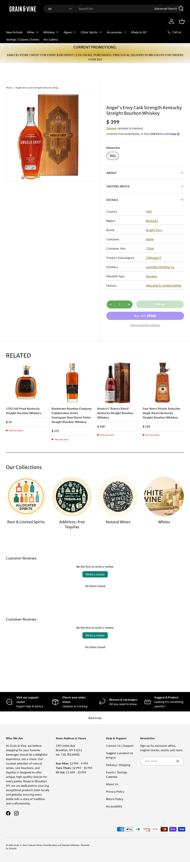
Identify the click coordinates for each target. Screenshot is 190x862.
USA (149, 211)
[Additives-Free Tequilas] (72, 496)
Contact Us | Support (120, 745)
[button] (182, 21)
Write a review (95, 574)
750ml (150, 248)
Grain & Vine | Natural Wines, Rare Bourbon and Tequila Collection (47, 845)
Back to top (95, 718)
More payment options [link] (145, 325)
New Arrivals (14, 32)
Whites (164, 522)
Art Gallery (51, 39)
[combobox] (114, 9)
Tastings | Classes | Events (22, 39)
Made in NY (139, 32)
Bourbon (151, 276)
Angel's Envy (154, 230)
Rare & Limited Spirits (26, 522)
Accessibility (114, 806)
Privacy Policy (115, 791)
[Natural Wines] (118, 496)
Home (9, 88)
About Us (112, 784)
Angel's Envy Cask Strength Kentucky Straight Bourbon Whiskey (37, 88)
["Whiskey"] (153, 257)
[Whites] (164, 496)
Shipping (111, 128)
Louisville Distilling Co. (160, 267)
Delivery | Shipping (118, 765)
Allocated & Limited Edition (163, 285)
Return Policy (114, 799)
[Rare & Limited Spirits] (26, 496)
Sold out (160, 304)
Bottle (150, 239)
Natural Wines (118, 522)
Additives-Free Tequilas (72, 524)
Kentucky (152, 220)
